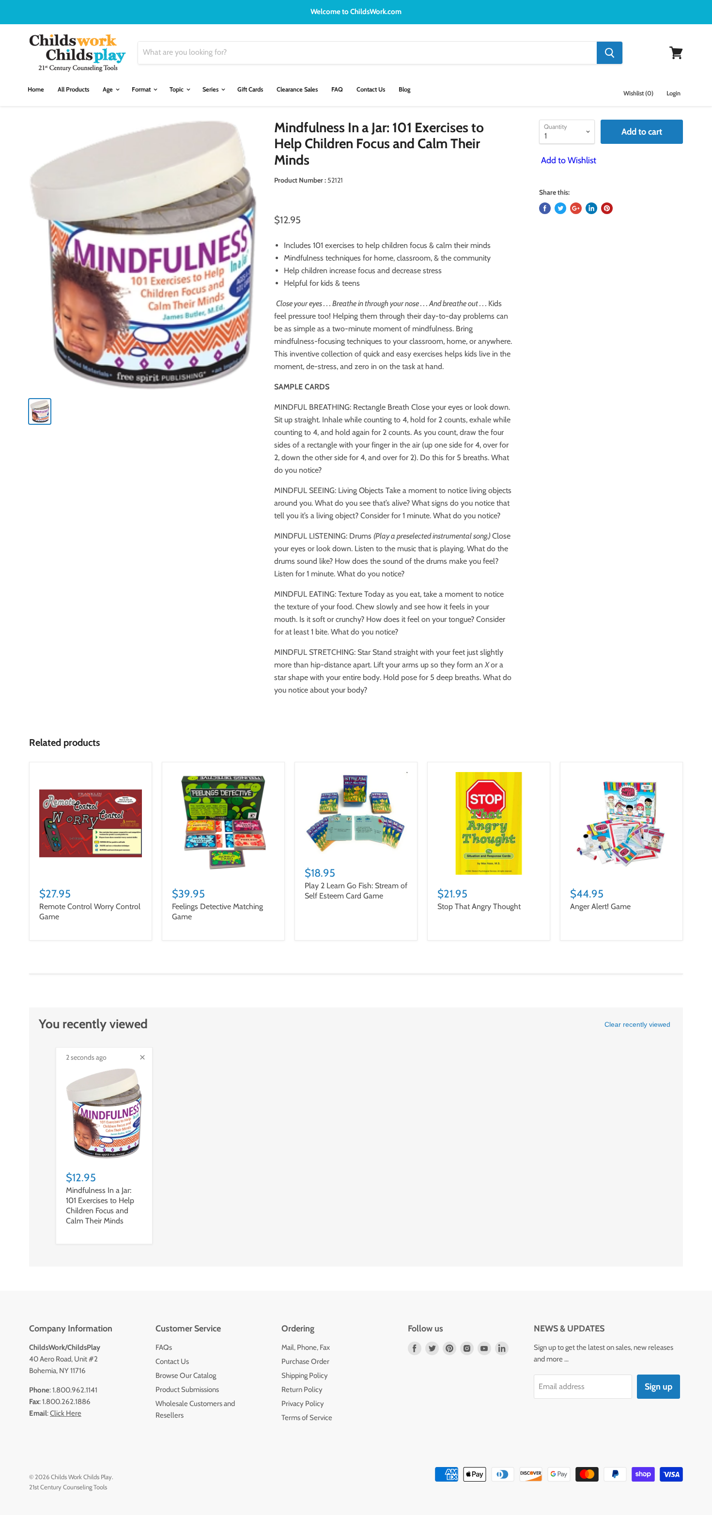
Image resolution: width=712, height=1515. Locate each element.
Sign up (658, 1386)
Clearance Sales (297, 89)
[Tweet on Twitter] (560, 208)
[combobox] (367, 53)
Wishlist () (638, 93)
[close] (142, 1057)
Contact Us (370, 89)
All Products (73, 89)
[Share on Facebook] (545, 208)
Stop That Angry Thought (479, 906)
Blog (404, 89)
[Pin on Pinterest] (607, 208)
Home (36, 89)
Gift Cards (250, 89)
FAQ (337, 89)
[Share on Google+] (576, 208)
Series (211, 89)
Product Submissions (187, 1389)
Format (142, 89)
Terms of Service (306, 1417)
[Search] (609, 53)
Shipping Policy (304, 1375)
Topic (177, 89)
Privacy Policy (302, 1403)
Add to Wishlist (567, 160)
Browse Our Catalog (185, 1375)
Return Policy (302, 1389)
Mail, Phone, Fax (305, 1347)
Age (108, 89)
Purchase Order (305, 1361)
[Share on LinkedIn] (591, 208)
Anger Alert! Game (600, 906)
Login (673, 93)
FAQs (163, 1347)
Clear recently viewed (637, 1024)
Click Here (65, 1413)
